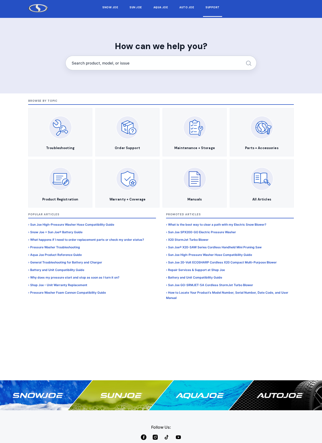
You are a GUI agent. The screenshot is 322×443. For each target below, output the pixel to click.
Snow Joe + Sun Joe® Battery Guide (56, 232)
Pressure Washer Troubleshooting (55, 247)
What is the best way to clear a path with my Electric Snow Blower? (217, 224)
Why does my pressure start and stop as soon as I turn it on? (74, 277)
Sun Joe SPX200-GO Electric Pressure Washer (202, 232)
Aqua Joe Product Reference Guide (56, 255)
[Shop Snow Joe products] (40, 395)
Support (213, 7)
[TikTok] (166, 437)
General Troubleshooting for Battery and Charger (66, 262)
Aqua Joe (160, 7)
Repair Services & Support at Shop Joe (196, 270)
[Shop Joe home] (38, 8)
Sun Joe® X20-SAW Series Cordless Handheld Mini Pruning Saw (215, 247)
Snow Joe (110, 7)
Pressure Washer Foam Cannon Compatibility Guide (68, 292)
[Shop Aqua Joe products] (201, 395)
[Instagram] (155, 437)
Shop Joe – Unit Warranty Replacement (58, 285)
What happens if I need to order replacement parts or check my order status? (87, 240)
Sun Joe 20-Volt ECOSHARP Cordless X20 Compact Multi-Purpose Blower (222, 262)
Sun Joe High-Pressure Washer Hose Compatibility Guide (72, 224)
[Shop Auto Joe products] (282, 395)
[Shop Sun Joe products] (120, 395)
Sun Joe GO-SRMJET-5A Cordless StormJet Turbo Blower (210, 285)
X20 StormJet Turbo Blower (188, 240)
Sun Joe (136, 7)
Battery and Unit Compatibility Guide (57, 270)
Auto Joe (186, 7)
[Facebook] (143, 437)
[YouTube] (178, 437)
